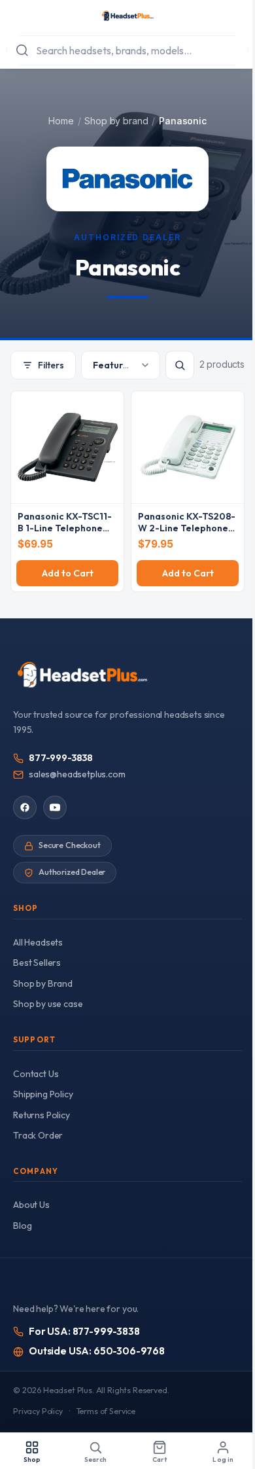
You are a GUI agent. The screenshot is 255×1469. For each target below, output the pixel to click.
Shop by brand (116, 120)
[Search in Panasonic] (179, 365)
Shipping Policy (43, 1094)
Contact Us (35, 1074)
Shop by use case (47, 1004)
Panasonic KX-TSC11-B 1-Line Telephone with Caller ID (65, 528)
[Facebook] (25, 807)
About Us (31, 1205)
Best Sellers (37, 962)
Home (60, 120)
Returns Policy (41, 1115)
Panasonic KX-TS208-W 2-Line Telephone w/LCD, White (186, 528)
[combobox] (127, 50)
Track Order (38, 1135)
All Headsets (38, 942)
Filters (51, 365)
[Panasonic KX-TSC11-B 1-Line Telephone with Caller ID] (67, 447)
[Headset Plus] (127, 16)
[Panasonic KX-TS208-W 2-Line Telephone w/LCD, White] (187, 447)
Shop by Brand (43, 983)
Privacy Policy (38, 1411)
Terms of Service (105, 1411)
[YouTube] (55, 807)
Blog (22, 1225)
